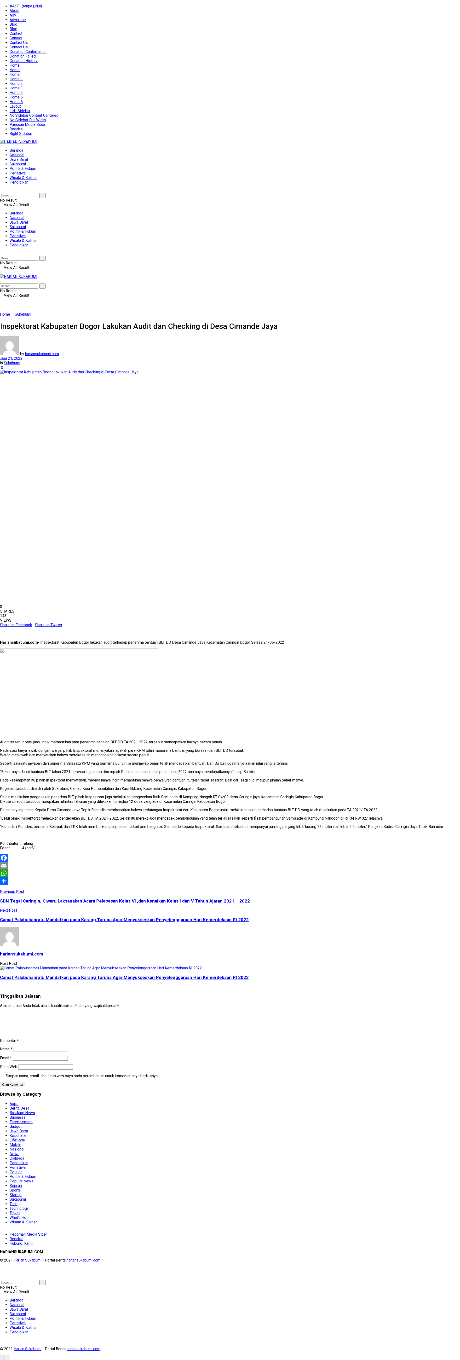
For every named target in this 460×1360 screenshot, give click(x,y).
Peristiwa (18, 173)
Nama (6, 1049)
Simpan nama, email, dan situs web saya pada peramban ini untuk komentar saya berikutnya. (82, 1076)
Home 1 (16, 79)
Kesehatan (18, 1135)
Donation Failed (23, 56)
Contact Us (19, 42)
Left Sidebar (20, 111)
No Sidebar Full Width (28, 120)
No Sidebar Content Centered (34, 115)
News (14, 1154)
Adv (13, 15)
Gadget (16, 1126)
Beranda (16, 150)
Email (6, 1058)
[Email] (230, 865)
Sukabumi (18, 164)
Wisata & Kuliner (23, 177)
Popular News (21, 1181)
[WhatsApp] (230, 873)
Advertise (18, 19)
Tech (13, 1204)
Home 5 (16, 97)
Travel (15, 1213)
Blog (13, 24)
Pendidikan (19, 182)
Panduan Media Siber (27, 124)
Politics (16, 1172)
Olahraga (17, 1158)
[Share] (230, 881)
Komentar (9, 1040)
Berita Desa (19, 1108)
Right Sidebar (21, 133)
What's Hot (19, 1217)
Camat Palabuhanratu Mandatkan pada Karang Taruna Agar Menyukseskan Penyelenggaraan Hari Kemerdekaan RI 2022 (124, 977)
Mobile (15, 1144)
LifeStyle (17, 1140)
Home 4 (16, 92)
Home (15, 65)
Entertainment (21, 1122)
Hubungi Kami (21, 1243)
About (14, 10)
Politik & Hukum (23, 168)
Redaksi (16, 129)
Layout (15, 106)
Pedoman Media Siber (28, 1234)
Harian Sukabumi (27, 1260)
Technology (19, 1208)
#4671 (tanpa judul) (26, 6)
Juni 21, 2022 (11, 358)
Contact (16, 33)
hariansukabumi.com (42, 354)
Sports (15, 1190)
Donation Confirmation (28, 51)
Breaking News (22, 1113)
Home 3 (16, 88)
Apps (14, 1103)
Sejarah (16, 1185)
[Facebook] (230, 858)
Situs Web (8, 1067)
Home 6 (16, 101)
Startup (16, 1194)
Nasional (17, 155)
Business (17, 1117)
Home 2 (16, 83)
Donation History (24, 60)
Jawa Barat (19, 159)
